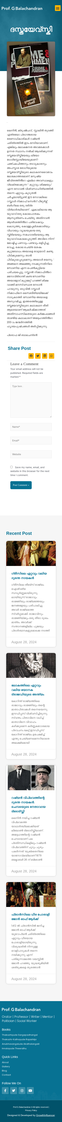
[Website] (31, 455)
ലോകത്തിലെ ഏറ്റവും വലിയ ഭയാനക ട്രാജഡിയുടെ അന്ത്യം (27, 690)
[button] (58, 8)
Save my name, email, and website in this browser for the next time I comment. (29, 471)
